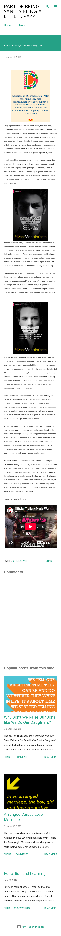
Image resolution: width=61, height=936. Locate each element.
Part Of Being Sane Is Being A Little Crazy (22, 11)
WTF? (25, 561)
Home (7, 25)
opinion (17, 561)
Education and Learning (25, 873)
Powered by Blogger (32, 926)
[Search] (47, 6)
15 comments (22, 908)
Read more (50, 757)
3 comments (21, 757)
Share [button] (49, 561)
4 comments (21, 854)
